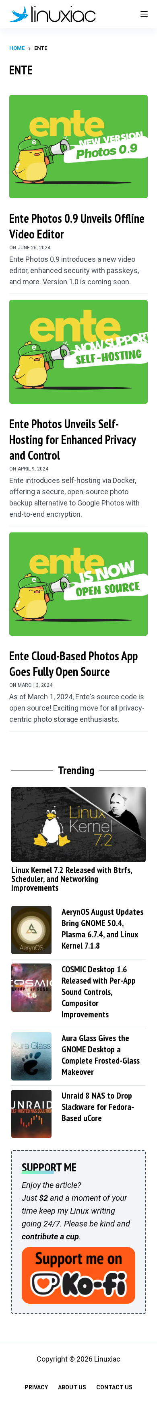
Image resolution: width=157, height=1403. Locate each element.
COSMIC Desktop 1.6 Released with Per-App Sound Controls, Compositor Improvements (99, 991)
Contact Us (114, 1387)
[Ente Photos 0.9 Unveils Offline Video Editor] (78, 146)
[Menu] (144, 14)
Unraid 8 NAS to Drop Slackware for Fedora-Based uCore (98, 1107)
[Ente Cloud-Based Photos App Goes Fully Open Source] (78, 584)
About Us (72, 1387)
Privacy (36, 1387)
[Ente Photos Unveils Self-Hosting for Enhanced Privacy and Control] (78, 351)
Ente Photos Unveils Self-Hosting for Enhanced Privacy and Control (72, 439)
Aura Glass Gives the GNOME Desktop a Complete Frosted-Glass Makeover (101, 1054)
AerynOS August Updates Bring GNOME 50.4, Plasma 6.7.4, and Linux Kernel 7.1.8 (102, 928)
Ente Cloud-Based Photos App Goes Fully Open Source (73, 663)
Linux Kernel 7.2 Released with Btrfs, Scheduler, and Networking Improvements (71, 878)
